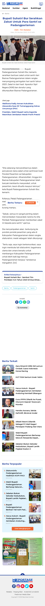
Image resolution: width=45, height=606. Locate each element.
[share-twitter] (20, 302)
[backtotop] (22, 575)
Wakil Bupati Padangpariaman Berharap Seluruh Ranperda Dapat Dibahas (14, 484)
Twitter (28, 589)
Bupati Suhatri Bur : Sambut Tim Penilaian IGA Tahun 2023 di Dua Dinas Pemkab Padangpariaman (21, 278)
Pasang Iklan (18, 592)
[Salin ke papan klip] (28, 302)
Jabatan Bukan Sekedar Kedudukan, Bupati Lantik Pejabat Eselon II (16, 496)
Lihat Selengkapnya (22, 528)
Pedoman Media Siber (22, 594)
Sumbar (16, 8)
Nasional (6, 8)
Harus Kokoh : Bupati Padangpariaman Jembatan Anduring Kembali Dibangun (15, 518)
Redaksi (9, 592)
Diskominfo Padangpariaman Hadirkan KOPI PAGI (15, 473)
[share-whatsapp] (24, 302)
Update (31, 203)
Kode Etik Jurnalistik (31, 592)
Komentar (23, 308)
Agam (25, 8)
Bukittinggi (36, 8)
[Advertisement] (22, 140)
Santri (32, 288)
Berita (6, 288)
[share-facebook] (16, 302)
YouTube (32, 589)
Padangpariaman (19, 288)
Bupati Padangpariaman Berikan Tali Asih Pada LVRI (16, 507)
